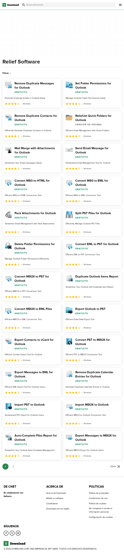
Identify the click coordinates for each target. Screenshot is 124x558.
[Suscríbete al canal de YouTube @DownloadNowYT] (18, 533)
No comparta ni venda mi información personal (100, 510)
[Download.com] (10, 5)
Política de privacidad (99, 493)
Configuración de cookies (101, 517)
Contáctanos (52, 503)
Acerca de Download (56, 493)
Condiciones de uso (98, 498)
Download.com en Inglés (57, 509)
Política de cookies (97, 503)
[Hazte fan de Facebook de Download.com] (6, 533)
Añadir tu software (54, 498)
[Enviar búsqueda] (23, 4)
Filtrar (5, 73)
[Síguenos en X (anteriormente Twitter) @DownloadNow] (12, 533)
